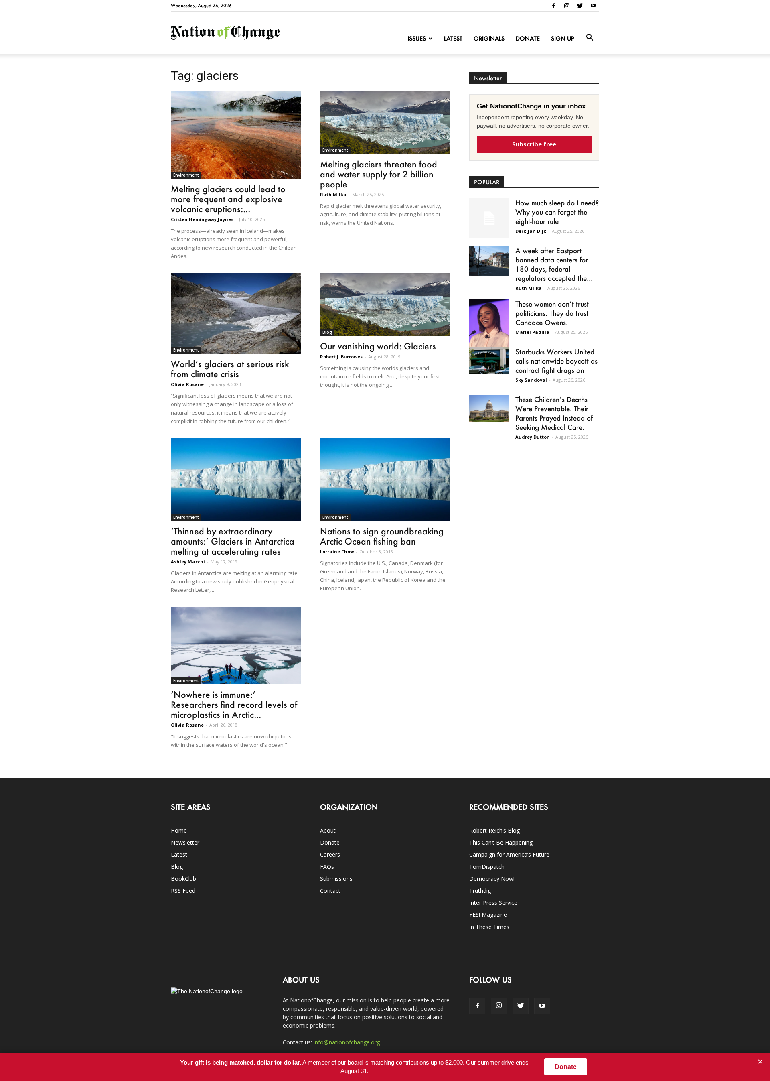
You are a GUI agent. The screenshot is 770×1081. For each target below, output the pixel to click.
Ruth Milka (333, 194)
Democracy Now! (492, 878)
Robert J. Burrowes (341, 357)
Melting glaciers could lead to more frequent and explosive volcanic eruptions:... (228, 198)
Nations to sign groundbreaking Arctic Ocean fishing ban (382, 536)
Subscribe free (534, 144)
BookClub (183, 878)
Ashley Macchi (188, 562)
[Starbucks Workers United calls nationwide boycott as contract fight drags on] (489, 360)
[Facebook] (553, 5)
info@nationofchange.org (347, 1042)
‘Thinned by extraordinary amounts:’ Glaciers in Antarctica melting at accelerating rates (232, 541)
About (328, 830)
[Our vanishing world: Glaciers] (385, 304)
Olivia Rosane (187, 384)
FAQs (327, 866)
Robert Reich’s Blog (494, 830)
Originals (489, 38)
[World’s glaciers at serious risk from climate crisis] (236, 313)
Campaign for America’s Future (509, 854)
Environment (186, 175)
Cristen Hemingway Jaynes (202, 219)
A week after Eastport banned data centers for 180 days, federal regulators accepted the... (554, 264)
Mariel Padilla (532, 332)
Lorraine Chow (337, 552)
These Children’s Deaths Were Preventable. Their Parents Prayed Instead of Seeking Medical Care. (554, 413)
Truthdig (480, 890)
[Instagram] (567, 5)
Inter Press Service (493, 902)
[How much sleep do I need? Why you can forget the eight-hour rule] (489, 218)
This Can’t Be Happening (501, 842)
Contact (330, 890)
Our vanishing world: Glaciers (378, 346)
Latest (453, 38)
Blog (327, 332)
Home (179, 830)
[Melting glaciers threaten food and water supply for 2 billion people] (385, 122)
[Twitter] (580, 5)
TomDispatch (487, 866)
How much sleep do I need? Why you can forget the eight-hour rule (557, 212)
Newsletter (185, 842)
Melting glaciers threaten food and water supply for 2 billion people (378, 173)
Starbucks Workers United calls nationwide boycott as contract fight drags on (556, 360)
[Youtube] (593, 5)
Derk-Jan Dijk (530, 231)
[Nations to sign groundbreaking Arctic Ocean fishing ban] (385, 479)
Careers (330, 854)
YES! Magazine (488, 914)
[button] (589, 37)
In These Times (489, 927)
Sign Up (562, 38)
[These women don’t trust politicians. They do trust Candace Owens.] (489, 328)
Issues (416, 38)
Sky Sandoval (531, 380)
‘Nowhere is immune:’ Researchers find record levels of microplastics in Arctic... (234, 704)
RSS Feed (183, 890)
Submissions (336, 878)
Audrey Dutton (532, 437)
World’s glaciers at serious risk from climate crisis (230, 368)
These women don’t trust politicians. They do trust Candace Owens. (552, 313)
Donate (528, 38)
